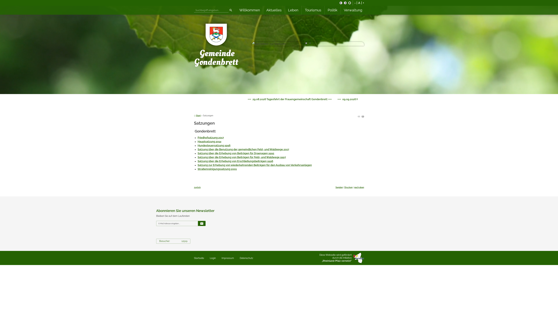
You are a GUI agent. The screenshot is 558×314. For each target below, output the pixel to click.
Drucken (348, 187)
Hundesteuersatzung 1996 (214, 145)
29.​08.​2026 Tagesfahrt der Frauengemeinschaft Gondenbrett (218, 99)
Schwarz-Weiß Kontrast (340, 2)
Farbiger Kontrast (349, 2)
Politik (332, 10)
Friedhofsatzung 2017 (211, 137)
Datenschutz (246, 258)
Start (198, 115)
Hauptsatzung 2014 (209, 141)
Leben (293, 10)
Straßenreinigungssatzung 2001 (217, 169)
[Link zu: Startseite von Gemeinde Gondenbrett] (216, 44)
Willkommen (249, 10)
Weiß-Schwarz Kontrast (345, 2)
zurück (197, 187)
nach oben (359, 187)
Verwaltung (353, 10)
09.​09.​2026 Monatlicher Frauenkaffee (294, 99)
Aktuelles (274, 10)
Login (213, 258)
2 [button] (310, 43)
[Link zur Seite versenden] (359, 116)
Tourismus (313, 10)
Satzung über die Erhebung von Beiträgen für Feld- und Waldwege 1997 (242, 157)
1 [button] (306, 43)
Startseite (199, 258)
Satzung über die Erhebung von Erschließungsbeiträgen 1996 (235, 161)
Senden (339, 187)
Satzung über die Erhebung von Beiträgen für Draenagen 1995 (236, 153)
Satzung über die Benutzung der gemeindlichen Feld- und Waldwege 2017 (243, 149)
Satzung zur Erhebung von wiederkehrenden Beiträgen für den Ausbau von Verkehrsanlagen (255, 165)
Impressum (228, 258)
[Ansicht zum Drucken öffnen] (363, 116)
